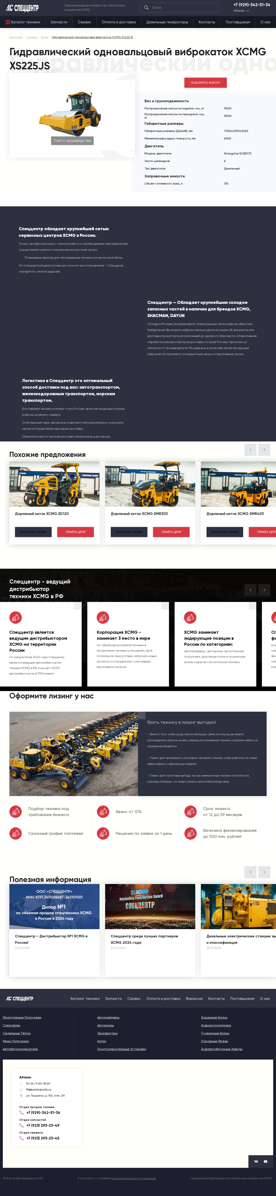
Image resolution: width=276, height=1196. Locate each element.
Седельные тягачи (17, 1033)
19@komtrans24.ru (38, 1089)
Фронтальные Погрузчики (22, 1017)
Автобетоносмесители (20, 1049)
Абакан (239, 10)
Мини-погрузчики (16, 1041)
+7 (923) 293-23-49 (43, 1125)
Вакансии (194, 999)
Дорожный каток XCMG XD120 (42, 513)
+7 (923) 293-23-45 (42, 1138)
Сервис (84, 22)
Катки (101, 1041)
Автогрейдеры (108, 1017)
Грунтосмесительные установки (121, 1049)
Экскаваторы (107, 1033)
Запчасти (59, 22)
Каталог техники (25, 22)
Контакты (207, 22)
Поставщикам (238, 22)
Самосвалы (11, 1025)
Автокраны (105, 1025)
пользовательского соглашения (134, 1178)
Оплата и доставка (119, 22)
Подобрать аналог (205, 82)
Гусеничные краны (215, 1033)
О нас (266, 22)
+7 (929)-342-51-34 (252, 5)
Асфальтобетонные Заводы (221, 1049)
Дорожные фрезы (214, 1041)
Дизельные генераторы (167, 22)
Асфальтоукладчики (216, 1025)
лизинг (33, 532)
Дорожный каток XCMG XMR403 (235, 513)
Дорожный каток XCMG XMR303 (139, 513)
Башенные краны (214, 1017)
